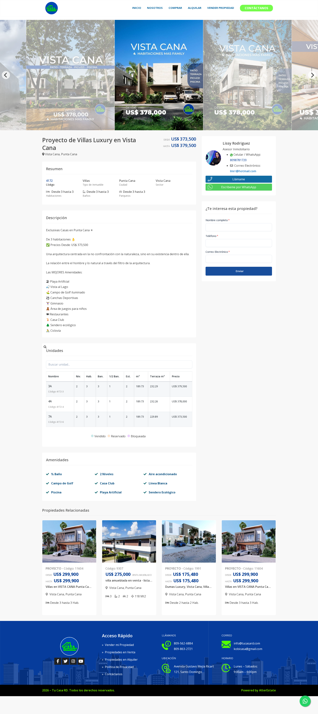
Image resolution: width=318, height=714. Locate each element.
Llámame (238, 179)
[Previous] (6, 75)
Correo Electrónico (218, 252)
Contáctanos (256, 8)
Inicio (136, 8)
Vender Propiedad (220, 8)
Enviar (240, 271)
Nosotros (155, 8)
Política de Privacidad (118, 667)
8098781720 (238, 160)
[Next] (312, 75)
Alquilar (194, 8)
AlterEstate (267, 690)
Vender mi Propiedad (118, 645)
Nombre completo (218, 220)
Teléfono (212, 236)
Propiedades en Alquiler (120, 660)
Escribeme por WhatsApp (238, 187)
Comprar (175, 8)
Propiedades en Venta (118, 652)
